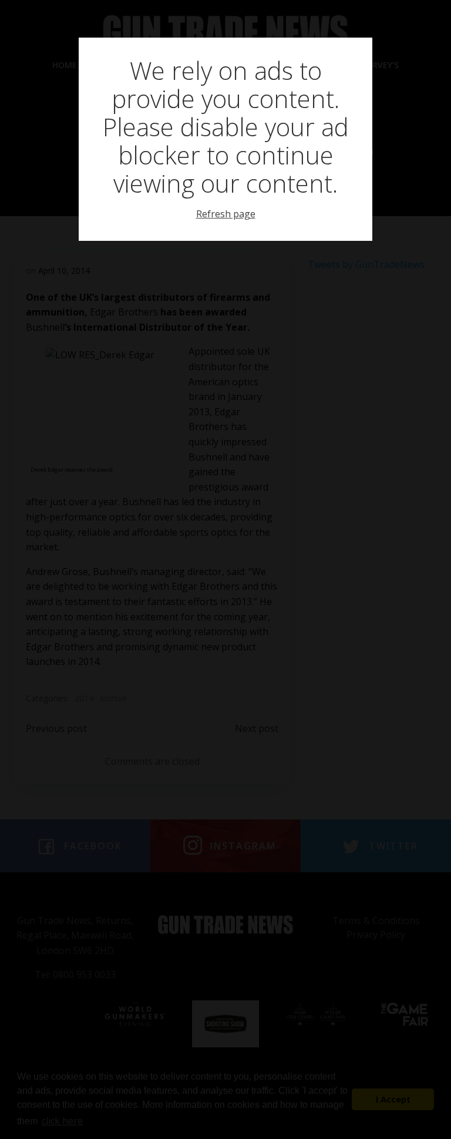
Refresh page (225, 213)
